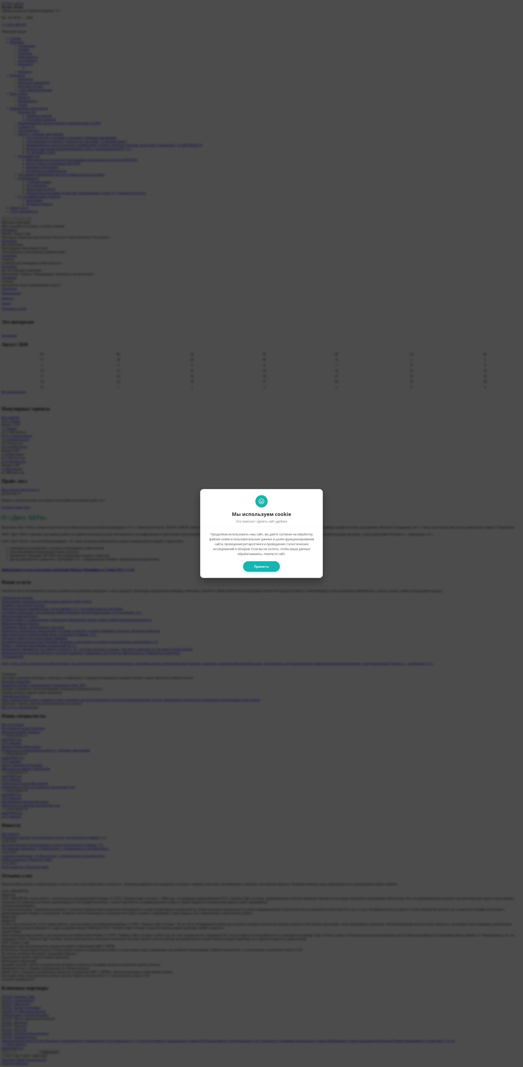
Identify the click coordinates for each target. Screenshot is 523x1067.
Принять (261, 566)
